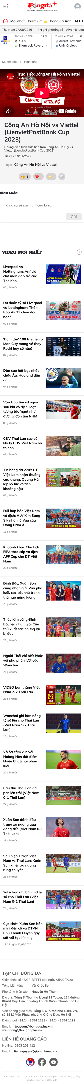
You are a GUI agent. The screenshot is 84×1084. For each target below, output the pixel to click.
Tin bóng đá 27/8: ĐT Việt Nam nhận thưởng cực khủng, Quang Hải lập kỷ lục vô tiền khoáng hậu (21, 479)
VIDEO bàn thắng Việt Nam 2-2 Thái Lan (21, 689)
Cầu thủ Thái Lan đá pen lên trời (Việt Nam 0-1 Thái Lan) (21, 792)
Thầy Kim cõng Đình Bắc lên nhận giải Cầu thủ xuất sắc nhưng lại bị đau (21, 626)
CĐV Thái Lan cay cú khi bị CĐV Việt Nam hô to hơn (22, 443)
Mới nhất (17, 21)
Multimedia (10, 62)
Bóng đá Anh (61, 21)
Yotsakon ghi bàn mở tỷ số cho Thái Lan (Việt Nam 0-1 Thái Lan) (22, 897)
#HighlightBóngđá (50, 30)
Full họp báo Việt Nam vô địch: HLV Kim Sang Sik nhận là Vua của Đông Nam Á (21, 518)
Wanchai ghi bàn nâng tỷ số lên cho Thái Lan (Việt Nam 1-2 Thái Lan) (22, 723)
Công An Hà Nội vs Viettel (35, 165)
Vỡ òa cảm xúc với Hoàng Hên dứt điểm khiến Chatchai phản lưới (20, 759)
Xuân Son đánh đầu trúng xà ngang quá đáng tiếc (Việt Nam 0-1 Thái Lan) (23, 826)
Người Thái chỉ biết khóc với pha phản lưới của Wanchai (23, 660)
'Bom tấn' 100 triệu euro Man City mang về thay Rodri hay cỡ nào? (23, 344)
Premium (35, 21)
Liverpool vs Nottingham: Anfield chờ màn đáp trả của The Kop (20, 273)
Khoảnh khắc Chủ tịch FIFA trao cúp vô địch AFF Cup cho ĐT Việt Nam (21, 554)
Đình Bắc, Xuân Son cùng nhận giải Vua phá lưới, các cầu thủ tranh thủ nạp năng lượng (22, 590)
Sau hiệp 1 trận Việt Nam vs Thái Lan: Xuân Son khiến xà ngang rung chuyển (22, 863)
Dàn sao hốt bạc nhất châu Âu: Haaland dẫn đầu (21, 375)
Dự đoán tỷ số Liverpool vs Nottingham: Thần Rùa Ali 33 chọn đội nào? (22, 310)
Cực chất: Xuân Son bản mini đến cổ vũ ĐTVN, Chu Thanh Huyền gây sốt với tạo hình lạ (23, 930)
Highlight (30, 62)
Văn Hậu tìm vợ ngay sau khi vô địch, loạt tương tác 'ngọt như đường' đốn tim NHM (20, 409)
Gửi (74, 216)
